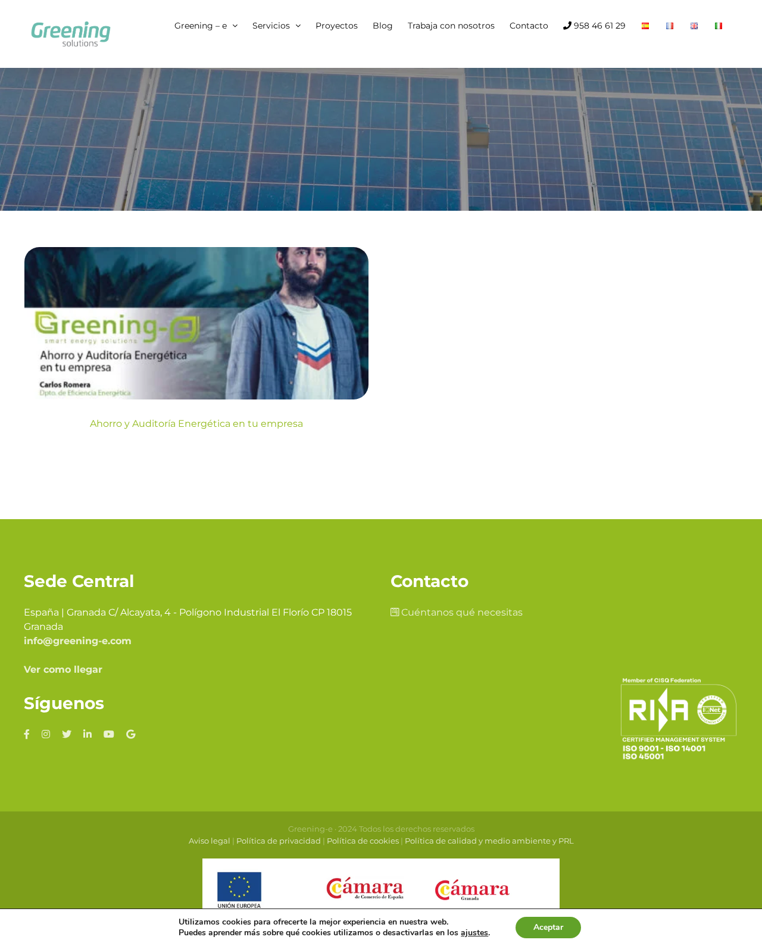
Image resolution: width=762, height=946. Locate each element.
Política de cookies (363, 840)
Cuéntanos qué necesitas (461, 612)
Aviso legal (209, 840)
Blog (197, 360)
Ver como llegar (63, 669)
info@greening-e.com (78, 641)
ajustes (474, 933)
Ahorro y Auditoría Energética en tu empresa (196, 423)
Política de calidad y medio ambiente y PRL (489, 840)
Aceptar (548, 927)
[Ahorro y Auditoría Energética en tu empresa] (196, 323)
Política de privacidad (278, 840)
